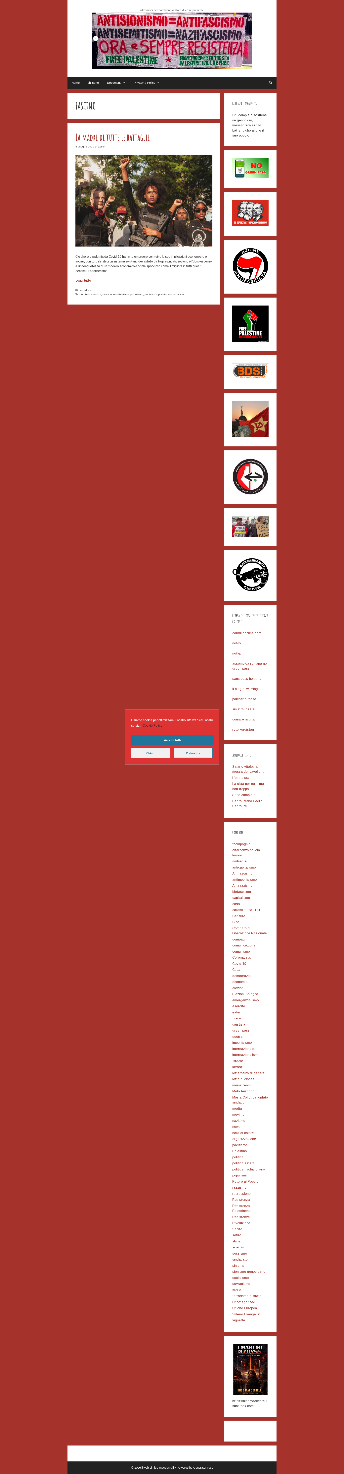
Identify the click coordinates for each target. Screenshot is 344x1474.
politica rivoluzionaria (248, 1169)
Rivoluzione (241, 1223)
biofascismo (241, 892)
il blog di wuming (245, 689)
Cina (235, 922)
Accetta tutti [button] (172, 740)
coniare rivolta (243, 719)
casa (236, 904)
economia (239, 982)
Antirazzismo (242, 885)
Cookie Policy (152, 725)
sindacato (240, 1259)
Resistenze (241, 1217)
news (236, 1127)
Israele (237, 1061)
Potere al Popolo (245, 1181)
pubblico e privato (156, 294)
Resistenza (241, 1200)
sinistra (238, 1266)
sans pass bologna (246, 679)
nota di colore (243, 1133)
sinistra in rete (243, 709)
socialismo (86, 290)
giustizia (238, 1024)
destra (97, 294)
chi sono (93, 82)
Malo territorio (243, 1091)
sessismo (239, 1253)
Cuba (236, 970)
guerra (237, 1037)
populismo (136, 294)
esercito (238, 1006)
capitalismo (241, 898)
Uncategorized (243, 1302)
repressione (241, 1194)
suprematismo (176, 294)
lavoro (237, 1067)
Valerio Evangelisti (246, 1314)
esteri (236, 1012)
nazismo (238, 1121)
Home (75, 82)
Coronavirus (241, 957)
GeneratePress (203, 1467)
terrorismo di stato (246, 1296)
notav (236, 643)
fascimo (107, 294)
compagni (239, 939)
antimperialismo (244, 879)
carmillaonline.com (246, 633)
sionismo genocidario (248, 1272)
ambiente (239, 861)
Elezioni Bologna (245, 994)
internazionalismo (246, 1055)
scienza (238, 1247)
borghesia (86, 294)
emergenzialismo (245, 1000)
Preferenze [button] (193, 753)
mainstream (241, 1085)
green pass (241, 1030)
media (237, 1108)
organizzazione (244, 1139)
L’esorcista (240, 778)
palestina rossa (244, 699)
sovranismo (241, 1284)
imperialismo (242, 1043)
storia (236, 1290)
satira (236, 1235)
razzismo (239, 1187)
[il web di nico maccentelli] (172, 40)
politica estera (243, 1163)
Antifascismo (242, 873)
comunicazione (243, 945)
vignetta (238, 1320)
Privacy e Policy (144, 82)
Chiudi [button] (150, 753)
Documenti (114, 82)
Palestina (239, 1151)
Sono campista (243, 795)
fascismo (239, 1018)
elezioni (238, 988)
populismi (239, 1175)
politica (237, 1157)
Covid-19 (239, 964)
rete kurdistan (243, 729)
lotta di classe (243, 1079)
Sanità (237, 1229)
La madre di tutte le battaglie (112, 137)
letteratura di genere (248, 1073)
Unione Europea (244, 1308)
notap (236, 653)
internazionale (243, 1049)
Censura (238, 916)
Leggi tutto (83, 280)
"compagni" (241, 844)
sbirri (236, 1241)
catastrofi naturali (246, 910)
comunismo (241, 951)
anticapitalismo (244, 867)
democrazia (241, 976)
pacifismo (239, 1145)
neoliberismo (121, 294)
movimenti (240, 1114)
